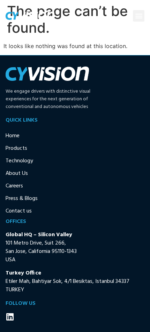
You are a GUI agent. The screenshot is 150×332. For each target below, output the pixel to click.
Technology (19, 160)
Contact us (19, 211)
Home (13, 135)
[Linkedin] (10, 316)
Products (16, 148)
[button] (138, 16)
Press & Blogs (22, 198)
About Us (17, 173)
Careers (14, 186)
